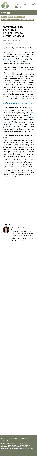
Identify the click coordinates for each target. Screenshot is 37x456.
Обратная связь (13, 438)
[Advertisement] (18, 187)
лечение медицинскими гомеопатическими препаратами (18, 102)
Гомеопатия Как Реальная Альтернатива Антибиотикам (17, 19)
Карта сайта (24, 438)
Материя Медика (19, 16)
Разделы (10, 16)
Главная (4, 16)
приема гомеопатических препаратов (18, 58)
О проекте (4, 438)
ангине (32, 117)
